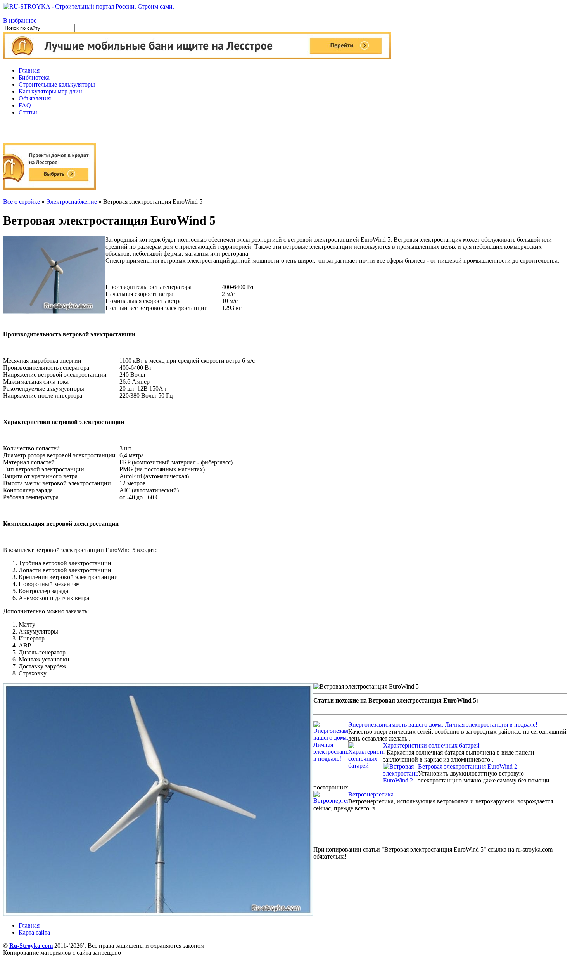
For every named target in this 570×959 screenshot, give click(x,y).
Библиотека (34, 77)
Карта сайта (34, 932)
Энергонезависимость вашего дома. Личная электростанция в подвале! (442, 724)
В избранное (19, 20)
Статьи (28, 112)
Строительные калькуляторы (57, 84)
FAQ (25, 105)
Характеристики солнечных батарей (431, 745)
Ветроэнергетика (371, 794)
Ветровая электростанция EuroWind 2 (467, 766)
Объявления (35, 98)
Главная (29, 70)
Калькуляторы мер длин (50, 91)
